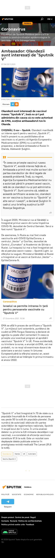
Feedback (30, 524)
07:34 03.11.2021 (8, 64)
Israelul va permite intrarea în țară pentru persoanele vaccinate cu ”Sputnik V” (25, 309)
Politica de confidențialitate (30, 521)
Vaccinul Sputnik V (9, 459)
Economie (29, 494)
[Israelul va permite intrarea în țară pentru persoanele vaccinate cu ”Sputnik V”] (27, 281)
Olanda (17, 454)
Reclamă (13, 521)
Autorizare (32, 454)
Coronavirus (10, 301)
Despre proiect (7, 517)
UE (24, 454)
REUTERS (6, 99)
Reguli (33, 517)
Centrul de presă (22, 517)
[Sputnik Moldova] (8, 20)
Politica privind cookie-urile (13, 524)
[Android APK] (9, 532)
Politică (5, 494)
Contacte (5, 521)
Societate (16, 494)
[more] (50, 212)
